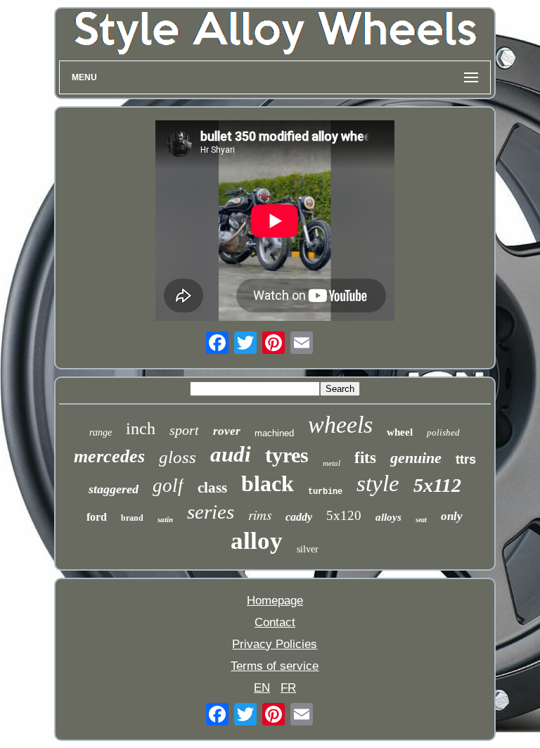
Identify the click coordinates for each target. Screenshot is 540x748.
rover (226, 431)
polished (443, 432)
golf (168, 485)
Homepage (275, 600)
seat (421, 520)
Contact (275, 622)
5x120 (343, 515)
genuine (416, 458)
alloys (388, 517)
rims (259, 515)
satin (165, 519)
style (377, 483)
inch (140, 428)
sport (184, 430)
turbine (325, 492)
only (452, 516)
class (212, 487)
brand (132, 518)
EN (262, 688)
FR (288, 688)
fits (365, 458)
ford (96, 517)
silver (308, 549)
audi (230, 454)
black (267, 483)
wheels (340, 425)
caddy (298, 517)
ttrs (466, 459)
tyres (287, 455)
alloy (257, 540)
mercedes (109, 456)
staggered (114, 489)
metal (331, 463)
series (210, 511)
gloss (177, 457)
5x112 (437, 485)
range (100, 432)
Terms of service (275, 666)
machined (274, 433)
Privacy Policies (274, 644)
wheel (400, 432)
